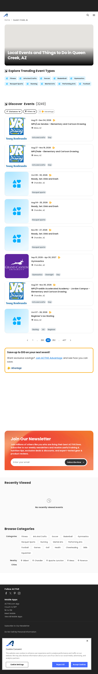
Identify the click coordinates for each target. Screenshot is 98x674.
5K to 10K (8, 610)
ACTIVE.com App (12, 603)
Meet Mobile (10, 613)
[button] (30, 111)
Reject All (60, 664)
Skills (85, 547)
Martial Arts (58, 542)
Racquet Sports (28, 542)
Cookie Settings (17, 664)
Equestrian (26, 553)
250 (42, 340)
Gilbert (26, 560)
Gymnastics (83, 536)
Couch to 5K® (11, 607)
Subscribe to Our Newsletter (17, 626)
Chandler (39, 560)
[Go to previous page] (27, 340)
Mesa (71, 560)
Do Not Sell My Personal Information (20, 632)
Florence (84, 560)
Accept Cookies (79, 664)
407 (64, 340)
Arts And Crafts (40, 536)
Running (44, 542)
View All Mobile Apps (13, 616)
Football (25, 547)
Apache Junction (56, 560)
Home (7, 20)
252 (53, 340)
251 (48, 340)
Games (37, 547)
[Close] (87, 641)
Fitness (25, 536)
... (37, 340)
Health (58, 547)
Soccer (55, 536)
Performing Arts (75, 542)
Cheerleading (72, 547)
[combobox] (13, 111)
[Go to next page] (70, 340)
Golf (48, 547)
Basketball (68, 536)
